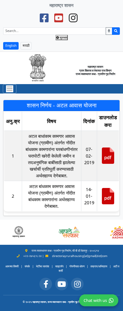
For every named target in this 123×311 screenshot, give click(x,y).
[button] (69, 232)
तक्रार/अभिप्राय (99, 266)
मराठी (26, 45)
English (10, 45)
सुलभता (63, 37)
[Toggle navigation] (9, 89)
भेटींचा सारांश (42, 266)
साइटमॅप (59, 266)
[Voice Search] (109, 31)
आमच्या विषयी (12, 266)
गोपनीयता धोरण (77, 266)
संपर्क (27, 266)
